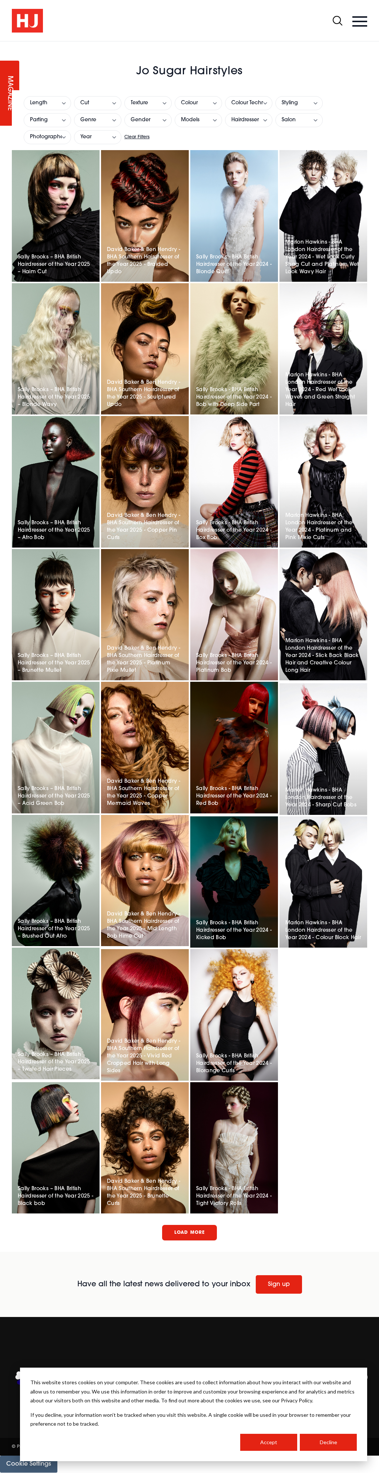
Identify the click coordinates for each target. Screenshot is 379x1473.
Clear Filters (137, 137)
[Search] (337, 21)
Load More (189, 1232)
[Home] (27, 21)
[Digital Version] (6, 46)
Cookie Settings (28, 1464)
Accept (268, 1442)
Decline (328, 1442)
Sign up (279, 1284)
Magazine (9, 93)
